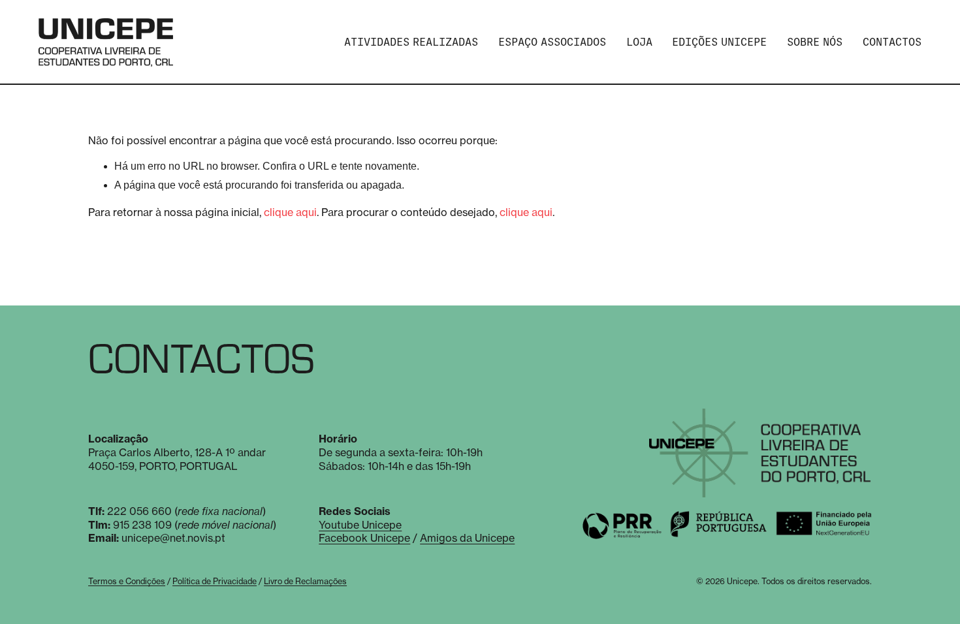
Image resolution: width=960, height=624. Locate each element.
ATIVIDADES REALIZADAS (411, 42)
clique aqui (290, 212)
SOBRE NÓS (814, 42)
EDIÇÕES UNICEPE (719, 42)
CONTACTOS (892, 42)
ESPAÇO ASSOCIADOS (552, 42)
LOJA (639, 42)
